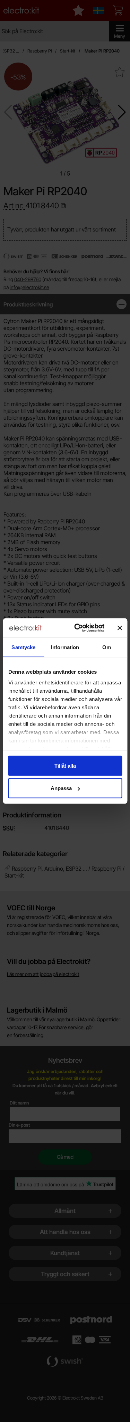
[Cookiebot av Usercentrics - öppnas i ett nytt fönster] (77, 628)
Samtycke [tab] (23, 647)
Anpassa (61, 788)
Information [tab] (65, 647)
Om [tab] (106, 647)
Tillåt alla (65, 765)
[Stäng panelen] (119, 627)
